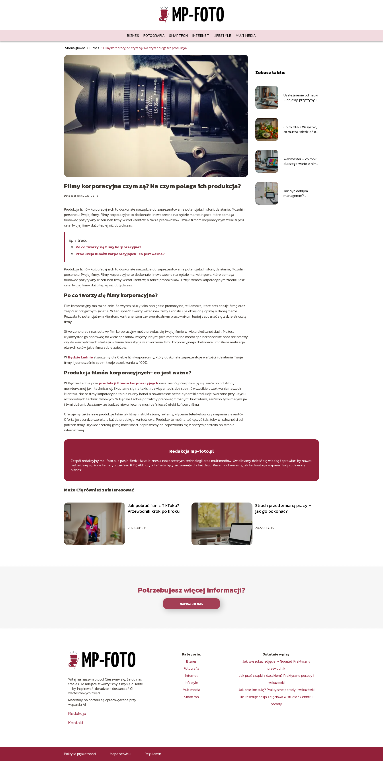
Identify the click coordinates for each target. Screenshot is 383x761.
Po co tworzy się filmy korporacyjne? (109, 247)
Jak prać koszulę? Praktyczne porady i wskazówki (276, 689)
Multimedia (246, 35)
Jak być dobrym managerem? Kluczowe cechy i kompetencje (296, 193)
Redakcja (77, 713)
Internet (200, 35)
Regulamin (153, 753)
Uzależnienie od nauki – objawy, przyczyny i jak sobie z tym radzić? (300, 97)
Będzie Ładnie (80, 357)
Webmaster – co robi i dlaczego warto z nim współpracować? (300, 161)
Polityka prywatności (80, 753)
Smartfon (178, 35)
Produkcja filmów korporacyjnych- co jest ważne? (120, 253)
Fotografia (154, 35)
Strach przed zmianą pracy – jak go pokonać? (283, 508)
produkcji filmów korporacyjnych (128, 383)
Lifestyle (222, 35)
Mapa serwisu (120, 753)
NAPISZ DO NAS (191, 604)
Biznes (133, 35)
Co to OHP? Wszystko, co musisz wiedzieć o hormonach (300, 129)
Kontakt (75, 723)
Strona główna (75, 48)
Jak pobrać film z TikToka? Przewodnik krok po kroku (154, 508)
